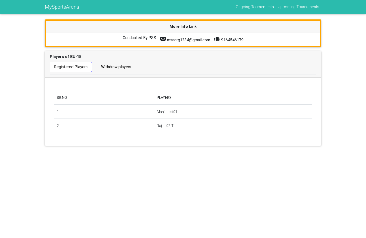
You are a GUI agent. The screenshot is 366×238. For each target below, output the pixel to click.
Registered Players (71, 66)
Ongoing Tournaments (255, 6)
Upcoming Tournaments (298, 6)
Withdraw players (116, 66)
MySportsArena (62, 7)
